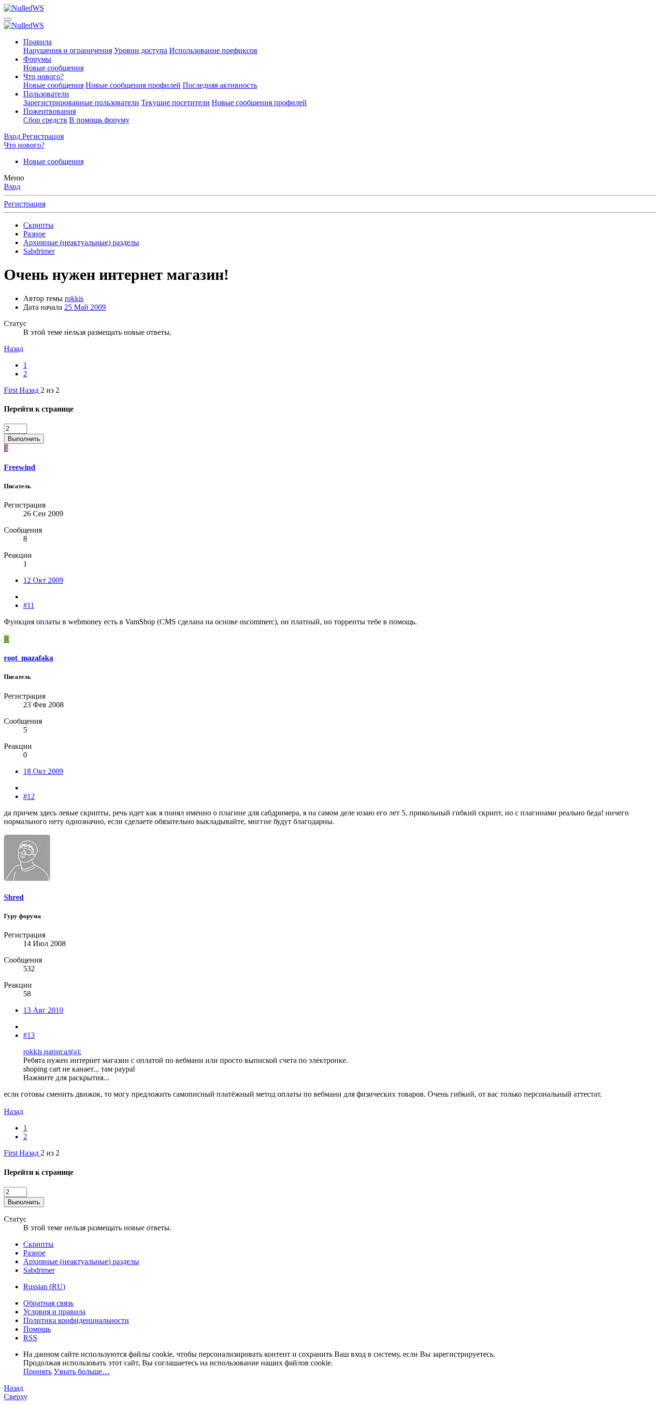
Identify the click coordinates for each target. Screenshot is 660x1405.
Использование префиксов (213, 50)
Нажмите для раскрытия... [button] (66, 1078)
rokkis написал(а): (52, 1051)
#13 (29, 1035)
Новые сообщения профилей (133, 85)
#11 (28, 605)
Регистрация (24, 204)
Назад (13, 348)
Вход (12, 186)
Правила (37, 42)
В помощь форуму (99, 120)
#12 (29, 796)
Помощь (37, 1329)
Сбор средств (45, 120)
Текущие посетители (175, 102)
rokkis (74, 298)
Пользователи (46, 94)
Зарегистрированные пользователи (81, 102)
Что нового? (43, 76)
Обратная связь (48, 1303)
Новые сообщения (53, 68)
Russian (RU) (44, 1286)
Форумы (37, 59)
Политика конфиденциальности (76, 1320)
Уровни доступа (140, 50)
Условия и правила (54, 1312)
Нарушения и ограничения (67, 50)
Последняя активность (220, 85)
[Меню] (8, 19)
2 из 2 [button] (50, 390)
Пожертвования (49, 111)
